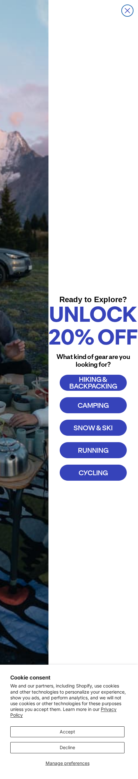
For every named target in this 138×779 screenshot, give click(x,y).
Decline (67, 747)
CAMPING (93, 405)
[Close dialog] (127, 10)
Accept (67, 731)
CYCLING (93, 473)
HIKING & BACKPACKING (93, 382)
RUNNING (93, 450)
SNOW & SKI (93, 428)
